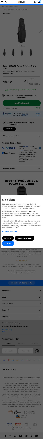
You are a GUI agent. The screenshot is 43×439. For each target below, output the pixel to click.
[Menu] (2, 2)
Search (6, 2)
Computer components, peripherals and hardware (21, 2)
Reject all (8, 238)
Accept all (8, 243)
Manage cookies (9, 232)
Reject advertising (25, 238)
